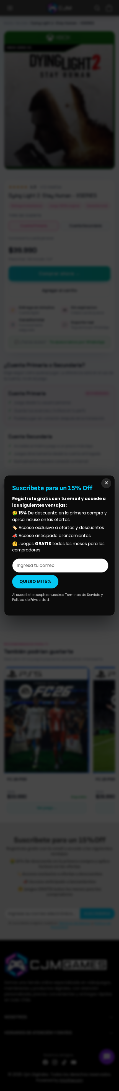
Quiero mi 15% (35, 581)
